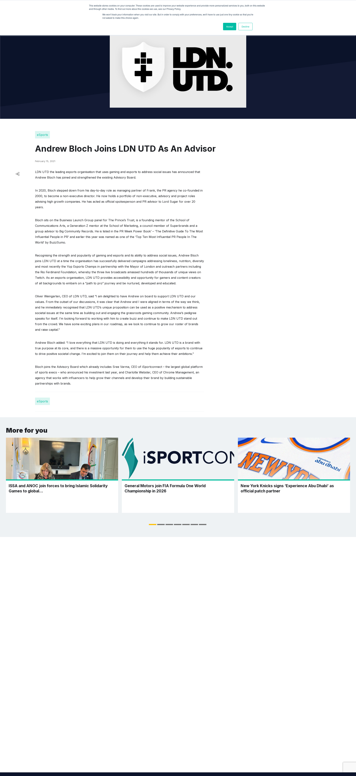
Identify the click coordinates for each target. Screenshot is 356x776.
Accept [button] (229, 26)
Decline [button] (245, 26)
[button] (152, 524)
